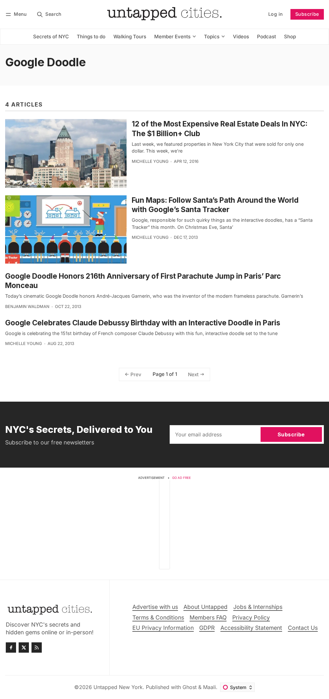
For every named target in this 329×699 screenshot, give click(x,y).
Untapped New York (118, 687)
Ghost (189, 687)
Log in (275, 14)
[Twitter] (24, 647)
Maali (209, 687)
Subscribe (307, 14)
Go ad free (181, 478)
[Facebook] (11, 647)
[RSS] (36, 647)
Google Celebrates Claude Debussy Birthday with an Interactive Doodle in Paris (142, 322)
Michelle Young (150, 161)
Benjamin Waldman (27, 306)
